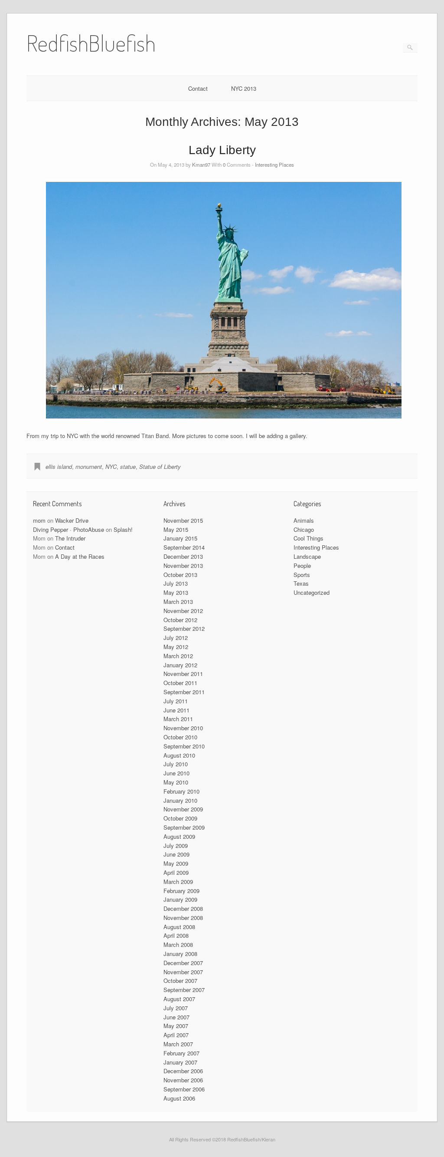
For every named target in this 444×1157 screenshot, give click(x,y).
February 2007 (181, 1053)
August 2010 (179, 755)
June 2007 (176, 1017)
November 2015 (183, 520)
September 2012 (184, 628)
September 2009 (184, 827)
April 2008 (176, 935)
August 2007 (179, 999)
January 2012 (180, 665)
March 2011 (178, 719)
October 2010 (180, 737)
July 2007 (175, 1008)
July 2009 (175, 845)
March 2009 (178, 881)
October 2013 (180, 574)
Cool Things (308, 538)
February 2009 (181, 891)
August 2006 (179, 1098)
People (302, 565)
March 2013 (178, 601)
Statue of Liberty (160, 466)
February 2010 (181, 791)
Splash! (123, 529)
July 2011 (175, 701)
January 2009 (180, 899)
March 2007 (178, 1044)
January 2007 (180, 1062)
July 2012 (175, 637)
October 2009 (180, 818)
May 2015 (175, 529)
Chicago (304, 529)
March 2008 (178, 944)
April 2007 (176, 1035)
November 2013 (183, 565)
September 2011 (184, 692)
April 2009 (176, 872)
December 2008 (183, 908)
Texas (301, 583)
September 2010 (184, 746)
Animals (304, 520)
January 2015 (180, 538)
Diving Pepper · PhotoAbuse (68, 529)
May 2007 (175, 1026)
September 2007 (184, 990)
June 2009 (176, 854)
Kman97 (201, 164)
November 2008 (183, 917)
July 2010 (175, 764)
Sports (302, 574)
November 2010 (183, 728)
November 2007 (183, 972)
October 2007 (180, 980)
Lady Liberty (222, 150)
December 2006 (183, 1071)
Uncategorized (312, 592)
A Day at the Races (79, 556)
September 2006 (184, 1089)
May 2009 (175, 863)
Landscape (307, 556)
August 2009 (179, 836)
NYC (111, 466)
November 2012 (183, 611)
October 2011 (180, 683)
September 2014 (184, 547)
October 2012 (180, 620)
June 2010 (176, 773)
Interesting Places (274, 164)
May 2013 (175, 592)
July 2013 (175, 583)
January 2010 (180, 800)
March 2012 (178, 656)
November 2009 (183, 809)
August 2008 (179, 927)
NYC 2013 (243, 88)
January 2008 (180, 953)
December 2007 (183, 963)
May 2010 (175, 782)
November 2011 (183, 673)
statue (128, 466)
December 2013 (183, 556)
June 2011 (176, 710)
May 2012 (175, 647)
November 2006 (183, 1080)
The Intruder (70, 538)
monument (88, 466)
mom (39, 520)
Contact (198, 88)
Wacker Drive (71, 520)
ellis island (59, 466)
